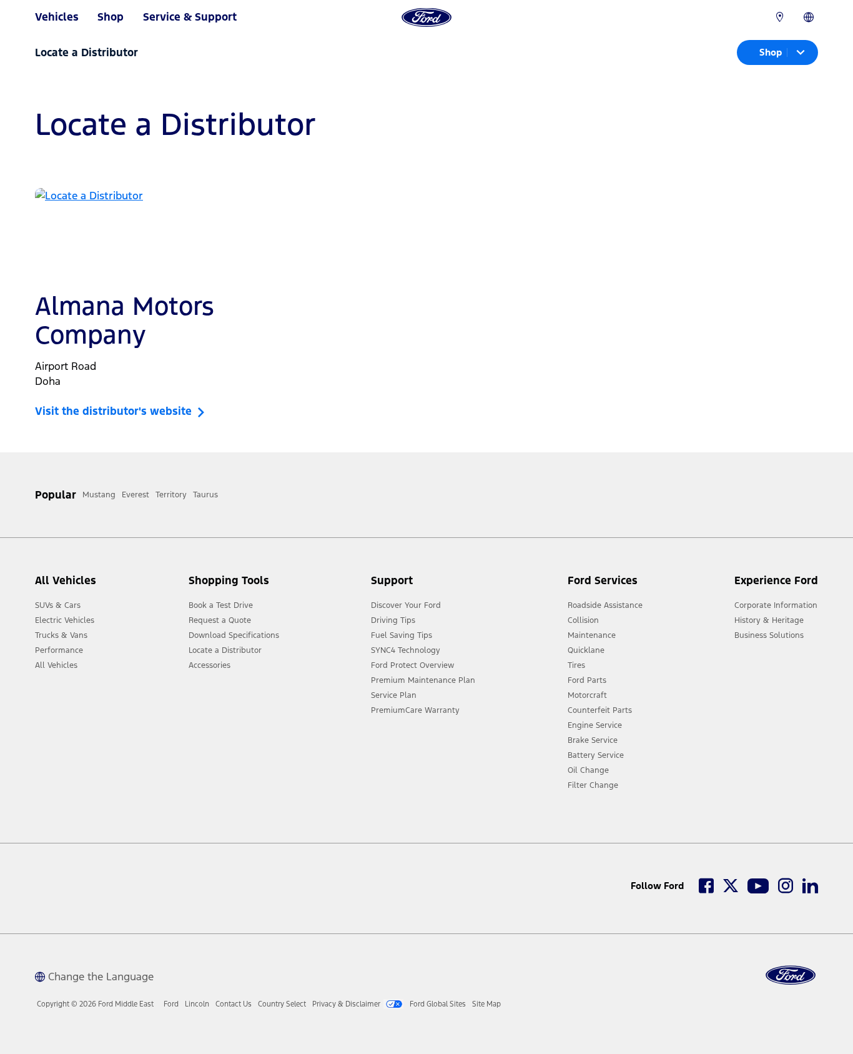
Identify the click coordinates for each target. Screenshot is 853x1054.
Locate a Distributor (225, 650)
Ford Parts (587, 680)
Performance (59, 650)
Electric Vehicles (64, 620)
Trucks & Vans (61, 635)
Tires (576, 665)
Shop (110, 17)
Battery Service (596, 755)
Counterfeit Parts (600, 710)
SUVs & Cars (58, 605)
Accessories (209, 665)
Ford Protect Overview (412, 665)
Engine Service (595, 725)
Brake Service (593, 740)
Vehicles (57, 17)
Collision (583, 620)
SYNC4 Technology (405, 650)
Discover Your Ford (406, 605)
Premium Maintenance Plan (423, 680)
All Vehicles (56, 665)
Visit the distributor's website (116, 411)
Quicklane (586, 650)
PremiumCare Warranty (415, 710)
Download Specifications (234, 635)
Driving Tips (393, 620)
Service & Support (190, 17)
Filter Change (593, 785)
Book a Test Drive (221, 605)
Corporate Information (775, 605)
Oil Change (588, 770)
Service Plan (394, 695)
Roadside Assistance (605, 605)
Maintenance (592, 635)
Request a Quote (220, 620)
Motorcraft (587, 695)
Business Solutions (769, 635)
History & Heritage (769, 620)
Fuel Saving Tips (401, 635)
